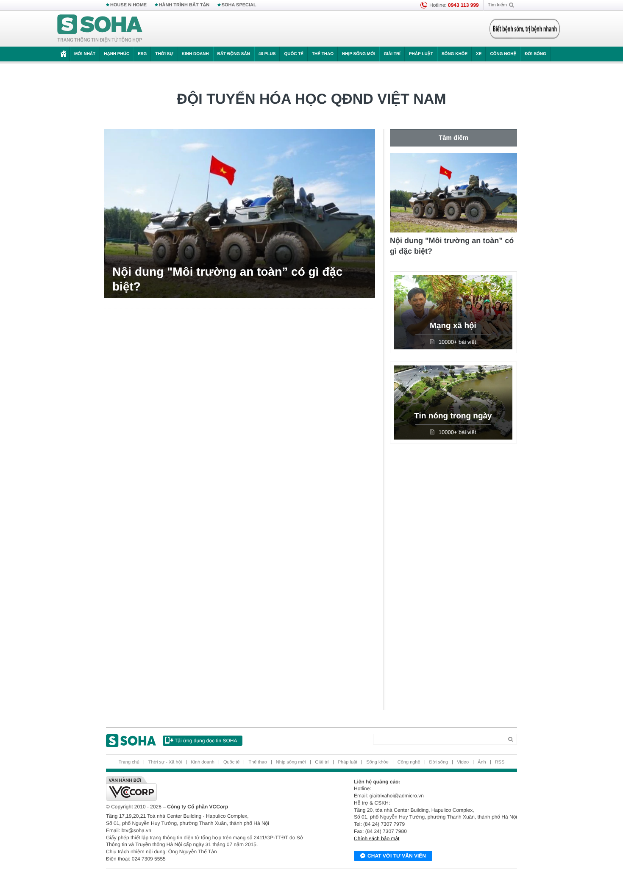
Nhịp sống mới (358, 54)
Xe (478, 54)
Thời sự (164, 54)
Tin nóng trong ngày (453, 416)
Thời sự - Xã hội (165, 762)
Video (463, 762)
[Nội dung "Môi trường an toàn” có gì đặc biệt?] (239, 213)
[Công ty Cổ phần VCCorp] (209, 788)
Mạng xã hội (453, 325)
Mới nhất (84, 54)
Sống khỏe (454, 54)
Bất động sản (233, 54)
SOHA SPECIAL (239, 5)
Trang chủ (129, 762)
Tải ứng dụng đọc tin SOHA (206, 741)
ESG (142, 54)
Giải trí (392, 54)
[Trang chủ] (100, 28)
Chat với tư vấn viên (396, 856)
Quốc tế (293, 54)
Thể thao (323, 54)
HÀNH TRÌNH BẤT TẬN (184, 5)
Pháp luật (421, 54)
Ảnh (482, 762)
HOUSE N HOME (128, 5)
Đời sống (535, 54)
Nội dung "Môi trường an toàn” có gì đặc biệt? (227, 279)
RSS (500, 762)
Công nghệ (503, 54)
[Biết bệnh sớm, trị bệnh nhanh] (525, 28)
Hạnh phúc (116, 54)
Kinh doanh (195, 54)
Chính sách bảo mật (376, 838)
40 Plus (267, 54)
